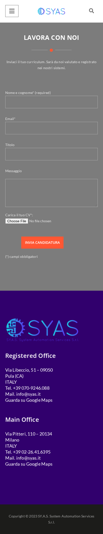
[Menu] (11, 11)
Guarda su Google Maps (28, 400)
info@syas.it (28, 394)
